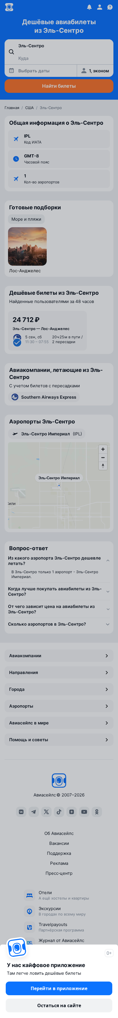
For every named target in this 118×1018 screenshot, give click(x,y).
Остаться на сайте (59, 1005)
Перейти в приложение (59, 988)
